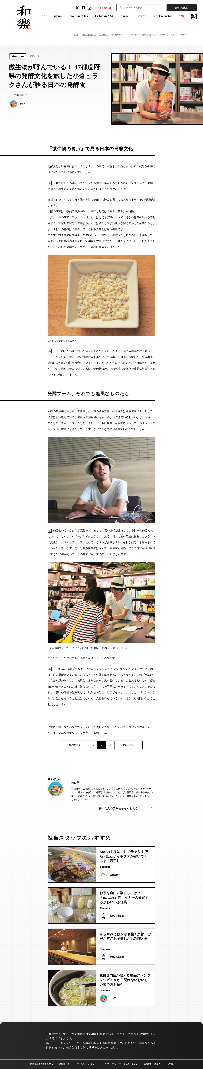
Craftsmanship (163, 15)
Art (44, 15)
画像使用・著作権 (152, 1064)
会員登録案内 (181, 7)
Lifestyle (141, 15)
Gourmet (103, 34)
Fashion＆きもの (104, 15)
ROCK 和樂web (89, 34)
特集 (181, 15)
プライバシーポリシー (86, 1064)
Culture (57, 15)
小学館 (170, 1064)
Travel (125, 15)
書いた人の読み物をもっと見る (118, 808)
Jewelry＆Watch (78, 15)
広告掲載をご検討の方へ (41, 1064)
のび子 (75, 782)
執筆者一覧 (64, 1064)
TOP (76, 34)
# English (105, 7)
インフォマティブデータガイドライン (120, 1064)
